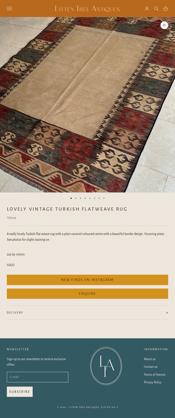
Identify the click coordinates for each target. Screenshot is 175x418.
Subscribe (19, 391)
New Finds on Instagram (87, 280)
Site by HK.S (109, 407)
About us (150, 359)
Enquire (87, 293)
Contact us (151, 366)
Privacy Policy (153, 382)
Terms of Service (154, 374)
